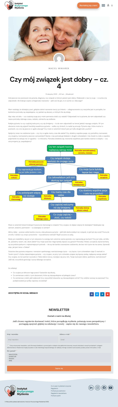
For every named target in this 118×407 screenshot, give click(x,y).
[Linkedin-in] (91, 387)
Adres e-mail (65, 334)
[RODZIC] (59, 359)
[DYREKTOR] (59, 357)
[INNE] (59, 361)
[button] (92, 294)
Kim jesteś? (11, 351)
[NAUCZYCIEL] (59, 354)
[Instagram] (97, 387)
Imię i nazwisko (12, 334)
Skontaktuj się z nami (88, 5)
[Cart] (112, 5)
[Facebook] (104, 387)
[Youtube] (110, 387)
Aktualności (70, 94)
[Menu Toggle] (103, 5)
